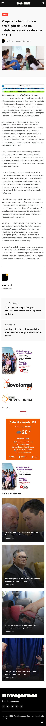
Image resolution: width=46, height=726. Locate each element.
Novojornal (7, 285)
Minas (5, 14)
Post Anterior (14, 303)
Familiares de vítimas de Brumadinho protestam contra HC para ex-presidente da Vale (23, 332)
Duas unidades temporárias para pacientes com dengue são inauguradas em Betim (23, 310)
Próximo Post (10, 325)
